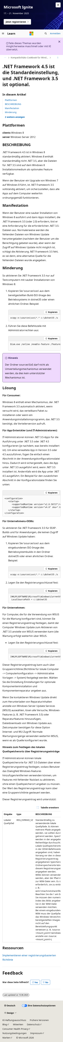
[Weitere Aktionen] (58, 57)
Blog (4, 1024)
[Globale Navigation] (3, 33)
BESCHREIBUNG (13, 104)
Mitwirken (18, 1024)
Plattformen (11, 100)
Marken (6, 1037)
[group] (34, 346)
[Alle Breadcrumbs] (5, 57)
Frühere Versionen (39, 1020)
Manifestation (12, 108)
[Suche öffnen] (46, 33)
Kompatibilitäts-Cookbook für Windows (30, 57)
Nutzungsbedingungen (14, 1033)
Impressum (36, 1033)
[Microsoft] (31, 33)
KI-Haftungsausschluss (14, 1020)
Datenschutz (33, 1024)
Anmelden (55, 33)
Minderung (11, 112)
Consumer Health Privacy (15, 1028)
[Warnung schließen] (58, 4)
